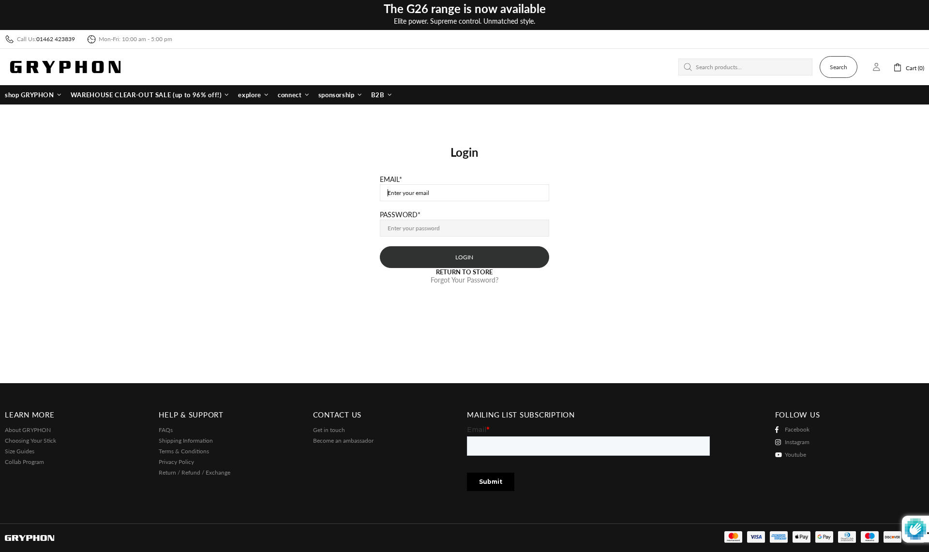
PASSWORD (399, 215)
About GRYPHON (28, 429)
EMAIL (389, 179)
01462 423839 (55, 39)
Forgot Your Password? (464, 280)
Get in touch (329, 429)
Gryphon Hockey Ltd (65, 67)
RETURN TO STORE (464, 272)
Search (838, 67)
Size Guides (19, 451)
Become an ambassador (343, 440)
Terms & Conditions (184, 451)
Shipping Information (186, 440)
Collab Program (24, 461)
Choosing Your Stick (30, 440)
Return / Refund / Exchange (194, 472)
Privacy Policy (176, 461)
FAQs (166, 429)
